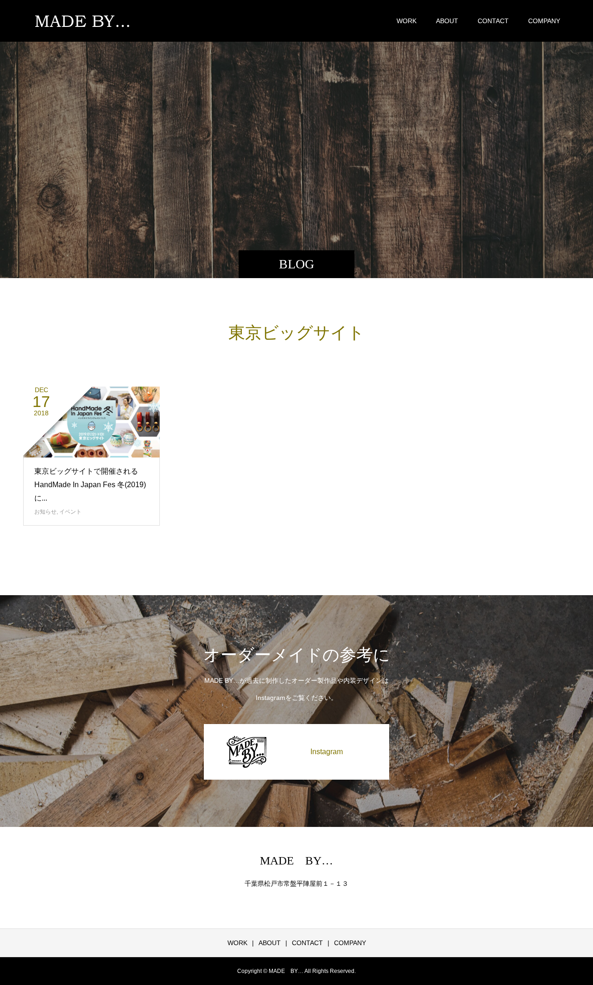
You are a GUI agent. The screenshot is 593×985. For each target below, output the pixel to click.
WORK (406, 21)
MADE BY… (296, 860)
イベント (70, 511)
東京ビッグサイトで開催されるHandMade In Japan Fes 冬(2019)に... (90, 484)
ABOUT (447, 21)
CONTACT (493, 21)
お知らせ (45, 511)
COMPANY (544, 21)
